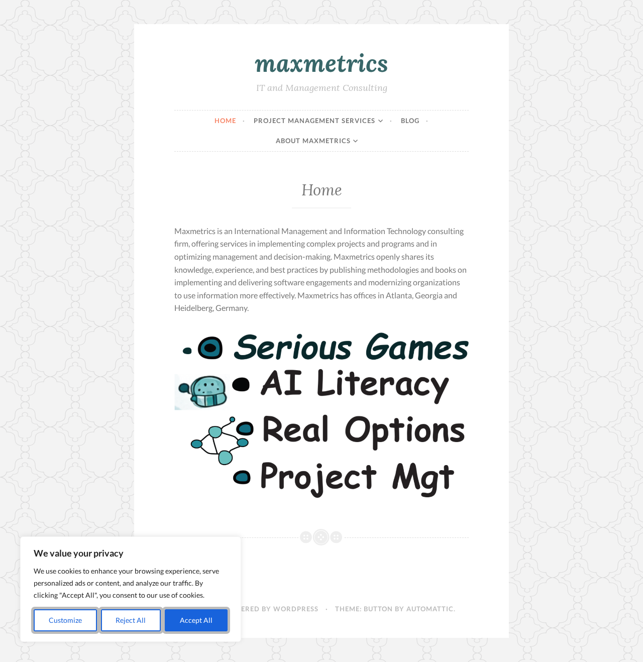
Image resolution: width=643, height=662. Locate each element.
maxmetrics (321, 62)
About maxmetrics (313, 141)
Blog (410, 121)
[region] (130, 589)
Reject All (131, 620)
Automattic (430, 609)
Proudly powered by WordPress (252, 609)
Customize (65, 620)
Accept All (196, 620)
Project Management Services (314, 121)
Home (225, 121)
